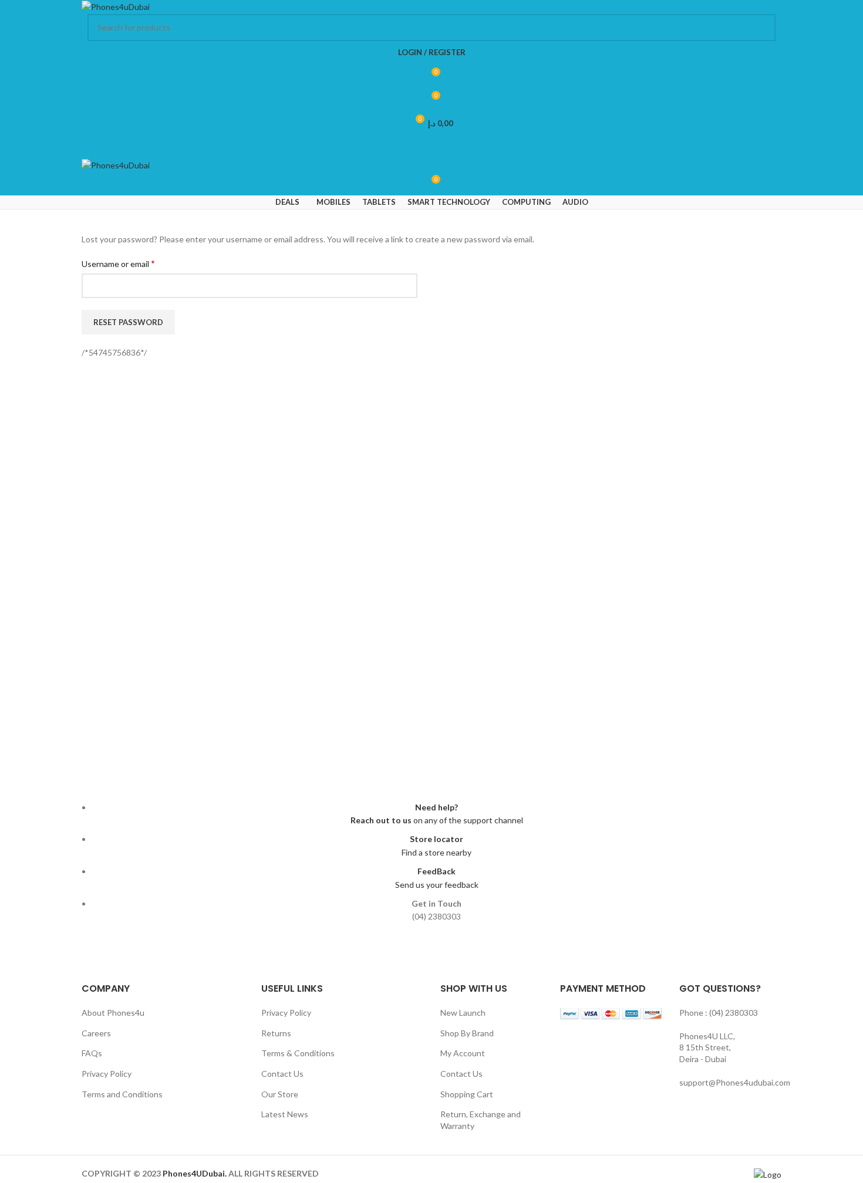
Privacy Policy (107, 1074)
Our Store (279, 1094)
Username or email (118, 263)
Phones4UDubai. (195, 1173)
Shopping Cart (466, 1094)
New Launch (463, 1013)
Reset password (128, 322)
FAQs (92, 1053)
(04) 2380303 (733, 1013)
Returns (276, 1033)
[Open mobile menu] (431, 146)
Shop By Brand (467, 1033)
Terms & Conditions (298, 1053)
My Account (462, 1053)
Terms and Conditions (122, 1094)
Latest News (284, 1114)
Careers (96, 1033)
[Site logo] (116, 6)
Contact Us (282, 1074)
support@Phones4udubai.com (734, 1082)
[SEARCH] (762, 27)
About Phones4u (113, 1013)
